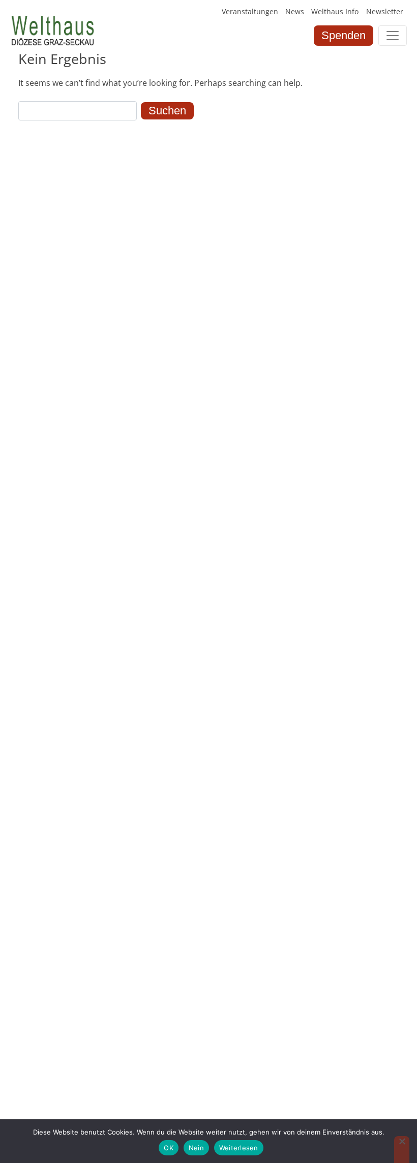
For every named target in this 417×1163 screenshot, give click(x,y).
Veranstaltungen (250, 11)
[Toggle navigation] (392, 35)
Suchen (167, 110)
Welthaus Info (335, 11)
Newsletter (384, 11)
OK (168, 1148)
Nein (196, 1148)
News (294, 11)
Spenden (343, 35)
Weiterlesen (238, 1148)
